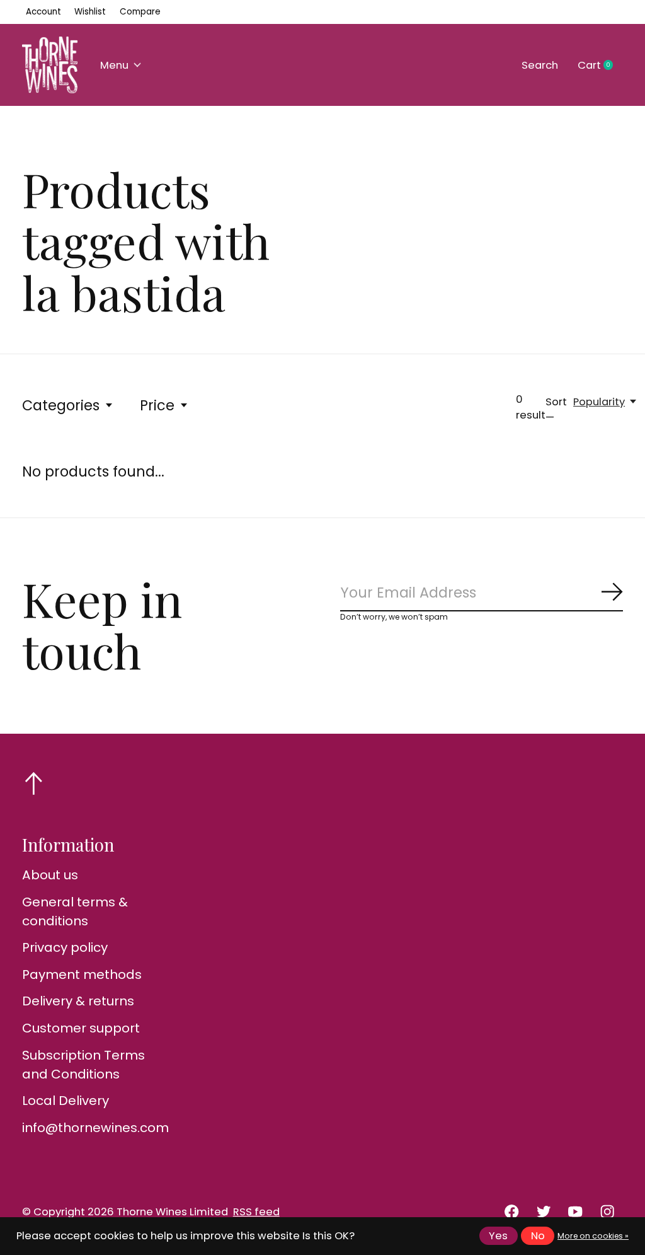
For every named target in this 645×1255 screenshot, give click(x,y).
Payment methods (82, 974)
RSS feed (256, 1212)
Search (540, 65)
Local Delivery (65, 1100)
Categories (61, 405)
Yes (498, 1236)
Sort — (556, 410)
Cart (600, 65)
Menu (114, 65)
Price (157, 405)
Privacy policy (65, 947)
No (538, 1236)
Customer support (81, 1028)
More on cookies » (593, 1235)
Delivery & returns (78, 1001)
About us (50, 875)
